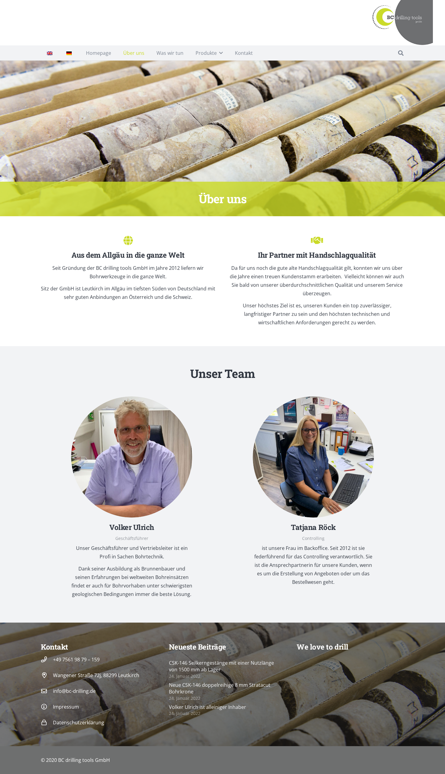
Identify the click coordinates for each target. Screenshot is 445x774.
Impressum (66, 706)
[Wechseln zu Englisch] (50, 53)
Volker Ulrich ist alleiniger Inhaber (207, 707)
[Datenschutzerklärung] (47, 722)
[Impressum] (47, 707)
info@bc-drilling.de (74, 691)
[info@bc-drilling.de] (47, 691)
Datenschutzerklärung (78, 722)
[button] (221, 53)
